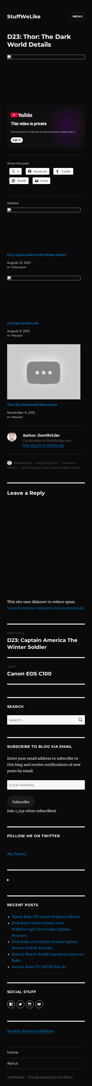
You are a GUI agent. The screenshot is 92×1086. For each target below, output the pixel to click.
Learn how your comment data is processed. (46, 608)
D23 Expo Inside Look (22, 323)
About (12, 1063)
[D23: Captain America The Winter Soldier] (44, 229)
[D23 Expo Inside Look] (44, 297)
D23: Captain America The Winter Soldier (36, 255)
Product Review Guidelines (30, 1031)
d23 (23, 467)
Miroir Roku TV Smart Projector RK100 (46, 916)
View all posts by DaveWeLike (43, 445)
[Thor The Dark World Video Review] (44, 371)
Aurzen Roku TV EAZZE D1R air (39, 966)
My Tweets (16, 854)
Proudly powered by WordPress (51, 1077)
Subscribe (20, 802)
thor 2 (46, 467)
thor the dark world (65, 467)
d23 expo (34, 467)
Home (12, 1052)
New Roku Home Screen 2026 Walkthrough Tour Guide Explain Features (41, 929)
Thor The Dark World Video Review (32, 405)
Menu (77, 16)
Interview (68, 463)
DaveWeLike (22, 463)
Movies (12, 467)
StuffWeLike (24, 16)
